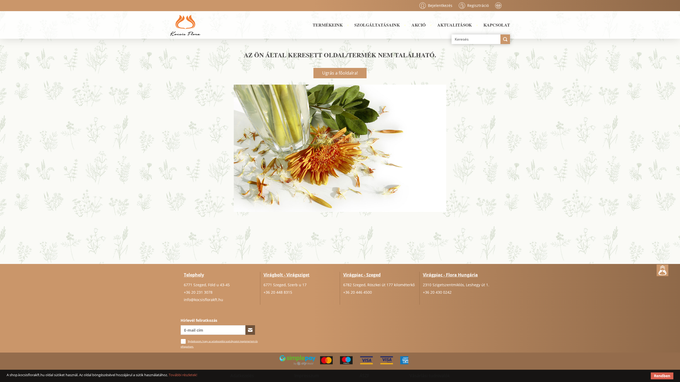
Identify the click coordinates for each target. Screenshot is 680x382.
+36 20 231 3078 (198, 292)
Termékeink (328, 25)
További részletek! (183, 374)
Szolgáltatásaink (377, 25)
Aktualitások (454, 25)
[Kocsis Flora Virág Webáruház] (185, 25)
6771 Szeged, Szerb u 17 (285, 284)
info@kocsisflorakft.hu (203, 299)
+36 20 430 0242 (437, 292)
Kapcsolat (496, 25)
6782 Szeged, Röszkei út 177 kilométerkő (379, 284)
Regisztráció (478, 5)
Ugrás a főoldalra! (340, 73)
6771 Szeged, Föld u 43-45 (207, 284)
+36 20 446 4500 (357, 292)
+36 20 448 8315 (278, 292)
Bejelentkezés (440, 5)
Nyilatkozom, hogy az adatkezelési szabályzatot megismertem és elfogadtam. (219, 344)
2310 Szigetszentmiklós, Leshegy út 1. (456, 284)
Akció (418, 25)
